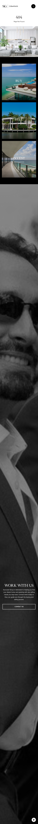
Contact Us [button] (19, 606)
